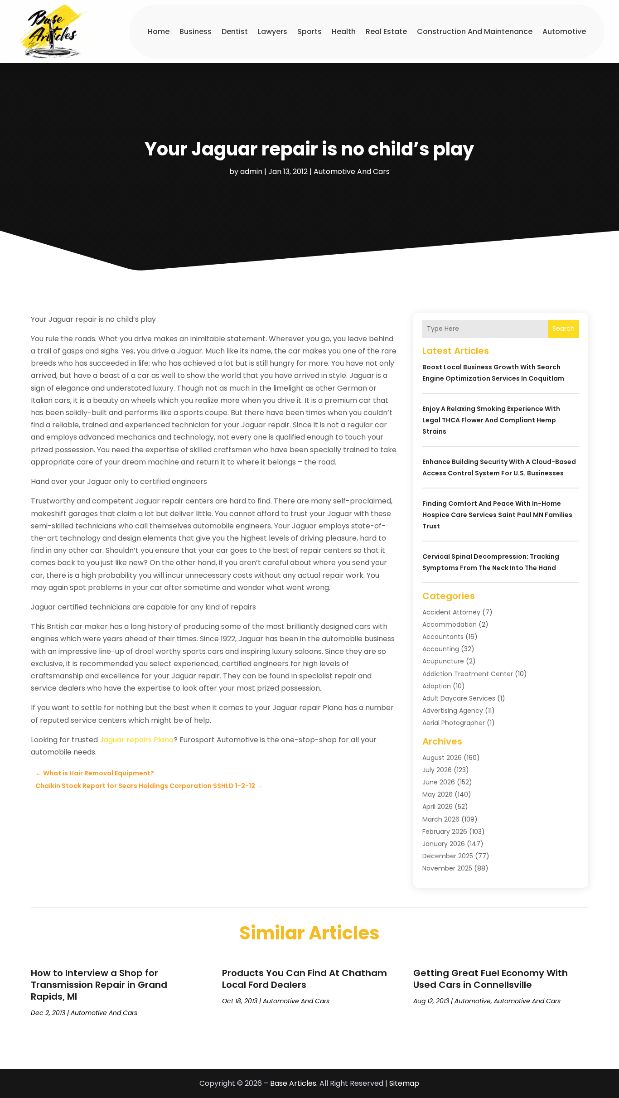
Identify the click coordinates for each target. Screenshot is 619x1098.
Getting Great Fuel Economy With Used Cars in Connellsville (490, 979)
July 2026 (437, 769)
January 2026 (443, 843)
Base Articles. (294, 1083)
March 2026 (440, 819)
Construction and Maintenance (474, 31)
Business (195, 31)
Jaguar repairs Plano (137, 740)
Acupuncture (443, 661)
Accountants (443, 636)
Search (563, 328)
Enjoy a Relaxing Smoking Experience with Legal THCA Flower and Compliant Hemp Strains (491, 420)
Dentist (235, 31)
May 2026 (437, 794)
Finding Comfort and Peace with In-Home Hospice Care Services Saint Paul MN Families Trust (497, 515)
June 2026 (438, 782)
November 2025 (447, 868)
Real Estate (386, 31)
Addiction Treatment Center (467, 673)
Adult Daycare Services (458, 698)
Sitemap (404, 1083)
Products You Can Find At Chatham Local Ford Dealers (304, 979)
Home (158, 31)
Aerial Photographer (453, 722)
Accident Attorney (451, 612)
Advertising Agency (452, 710)
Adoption (436, 686)
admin (251, 171)
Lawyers (272, 31)
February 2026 (444, 831)
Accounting (440, 648)
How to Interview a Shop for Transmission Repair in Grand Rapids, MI (99, 985)
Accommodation (449, 624)
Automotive (564, 31)
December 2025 (447, 856)
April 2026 (437, 806)
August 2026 (442, 757)
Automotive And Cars (352, 171)
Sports (309, 31)
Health (344, 31)
